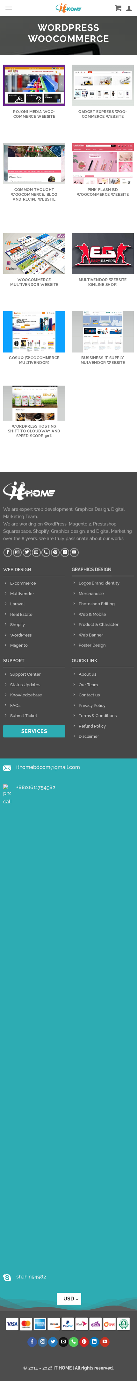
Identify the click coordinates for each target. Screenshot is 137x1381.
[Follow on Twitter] (27, 552)
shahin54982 (31, 1277)
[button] (8, 8)
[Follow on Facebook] (8, 552)
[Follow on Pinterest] (55, 552)
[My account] (129, 8)
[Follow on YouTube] (74, 552)
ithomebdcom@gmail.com (48, 767)
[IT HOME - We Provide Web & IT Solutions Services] (68, 8)
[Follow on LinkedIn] (65, 552)
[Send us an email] (36, 552)
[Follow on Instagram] (17, 552)
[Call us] (45, 552)
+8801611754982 (35, 787)
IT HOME (63, 1367)
